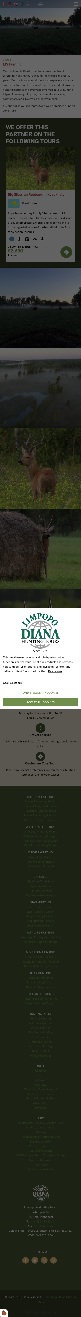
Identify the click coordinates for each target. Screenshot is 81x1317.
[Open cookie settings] (4, 1313)
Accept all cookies (40, 702)
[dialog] (40, 658)
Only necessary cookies (41, 692)
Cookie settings (12, 682)
